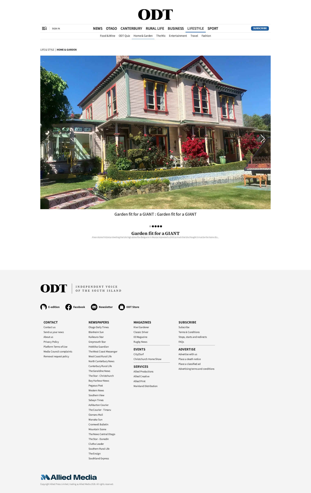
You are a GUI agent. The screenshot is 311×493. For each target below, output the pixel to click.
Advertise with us (188, 354)
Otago (111, 28)
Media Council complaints (58, 352)
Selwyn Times (96, 400)
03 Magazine (140, 337)
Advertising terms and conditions (196, 369)
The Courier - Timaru (100, 410)
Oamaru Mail (96, 415)
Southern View (96, 395)
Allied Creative (141, 376)
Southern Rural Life (99, 449)
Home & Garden (143, 36)
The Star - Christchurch (101, 376)
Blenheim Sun (96, 332)
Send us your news (54, 332)
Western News (96, 390)
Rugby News (140, 342)
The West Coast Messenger (103, 352)
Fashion (206, 36)
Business (176, 28)
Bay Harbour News (99, 381)
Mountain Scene (97, 429)
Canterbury (131, 28)
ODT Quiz (124, 36)
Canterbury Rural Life (100, 366)
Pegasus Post (96, 386)
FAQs (181, 342)
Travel (194, 36)
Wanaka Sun (95, 420)
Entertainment (178, 36)
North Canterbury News (101, 361)
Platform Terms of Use (55, 347)
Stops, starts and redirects (193, 337)
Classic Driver (141, 332)
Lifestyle (195, 28)
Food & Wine (107, 36)
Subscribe (260, 28)
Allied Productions (143, 371)
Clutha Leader (96, 444)
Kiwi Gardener (141, 327)
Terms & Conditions (189, 332)
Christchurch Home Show (147, 359)
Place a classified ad (189, 364)
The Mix (160, 36)
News (97, 28)
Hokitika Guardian (99, 347)
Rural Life (155, 28)
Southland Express (99, 458)
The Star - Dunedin (99, 439)
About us (48, 337)
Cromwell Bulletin (98, 424)
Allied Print (139, 381)
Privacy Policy (51, 342)
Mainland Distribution (145, 386)
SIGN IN (56, 28)
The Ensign (95, 454)
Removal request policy (56, 356)
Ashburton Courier (98, 405)
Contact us (49, 327)
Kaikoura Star (96, 337)
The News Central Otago (102, 434)
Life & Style (47, 50)
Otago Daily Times (99, 327)
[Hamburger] (44, 28)
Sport (213, 28)
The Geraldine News (99, 371)
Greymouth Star (97, 342)
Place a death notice (190, 359)
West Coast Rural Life (100, 356)
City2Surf (139, 354)
